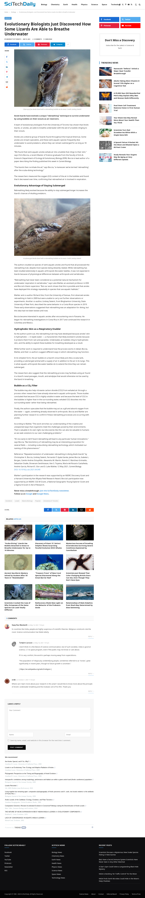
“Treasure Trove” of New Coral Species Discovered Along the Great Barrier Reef (48, 575)
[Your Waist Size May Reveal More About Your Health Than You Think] (105, 120)
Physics (84, 5)
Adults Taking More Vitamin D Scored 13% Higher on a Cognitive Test (126, 83)
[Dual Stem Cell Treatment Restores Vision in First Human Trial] (105, 108)
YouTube (8, 860)
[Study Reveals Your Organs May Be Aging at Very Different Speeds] (105, 157)
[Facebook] (7, 57)
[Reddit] (7, 87)
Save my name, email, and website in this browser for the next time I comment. (40, 740)
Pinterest (8, 863)
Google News (43, 494)
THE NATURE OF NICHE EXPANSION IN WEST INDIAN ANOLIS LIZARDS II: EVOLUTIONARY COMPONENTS (42, 812)
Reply (90, 636)
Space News (56, 874)
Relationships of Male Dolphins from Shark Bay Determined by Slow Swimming (79, 605)
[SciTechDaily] (20, 4)
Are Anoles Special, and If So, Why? (17, 761)
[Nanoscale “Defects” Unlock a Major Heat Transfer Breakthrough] (105, 71)
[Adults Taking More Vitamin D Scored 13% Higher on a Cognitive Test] (105, 83)
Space (104, 5)
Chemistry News (58, 856)
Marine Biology (27, 501)
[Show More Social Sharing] (68, 44)
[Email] (7, 82)
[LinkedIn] (7, 67)
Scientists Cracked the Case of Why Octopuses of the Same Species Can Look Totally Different (17, 606)
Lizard (17, 501)
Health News (56, 863)
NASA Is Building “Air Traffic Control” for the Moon (118, 874)
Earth (65, 5)
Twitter (7, 856)
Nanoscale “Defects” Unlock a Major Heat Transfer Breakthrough (126, 71)
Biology (44, 5)
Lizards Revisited (10, 785)
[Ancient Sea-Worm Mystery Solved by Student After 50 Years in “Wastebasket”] (18, 562)
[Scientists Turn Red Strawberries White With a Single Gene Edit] (105, 133)
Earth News (56, 860)
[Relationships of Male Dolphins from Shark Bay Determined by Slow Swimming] (80, 592)
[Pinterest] (7, 72)
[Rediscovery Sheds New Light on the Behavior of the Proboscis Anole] (49, 592)
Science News (57, 870)
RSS (6, 870)
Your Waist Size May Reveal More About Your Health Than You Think (126, 120)
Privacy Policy (124, 894)
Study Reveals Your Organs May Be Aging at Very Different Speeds (125, 157)
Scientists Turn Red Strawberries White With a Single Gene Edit (125, 132)
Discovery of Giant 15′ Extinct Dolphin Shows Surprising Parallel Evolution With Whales (48, 545)
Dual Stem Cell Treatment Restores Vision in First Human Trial (127, 107)
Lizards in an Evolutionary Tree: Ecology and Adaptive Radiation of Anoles (29, 767)
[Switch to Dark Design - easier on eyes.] (136, 4)
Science (94, 5)
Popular (38, 501)
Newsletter (9, 867)
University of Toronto (50, 501)
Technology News (58, 878)
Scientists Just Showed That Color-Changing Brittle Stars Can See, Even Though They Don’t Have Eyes (78, 576)
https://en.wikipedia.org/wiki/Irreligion (35, 669)
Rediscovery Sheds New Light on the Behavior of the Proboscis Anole (49, 605)
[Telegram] (7, 77)
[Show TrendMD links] (92, 827)
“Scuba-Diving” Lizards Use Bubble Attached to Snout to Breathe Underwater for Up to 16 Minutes (17, 546)
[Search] (139, 4)
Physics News (57, 867)
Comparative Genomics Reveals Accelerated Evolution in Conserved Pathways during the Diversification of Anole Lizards (45, 806)
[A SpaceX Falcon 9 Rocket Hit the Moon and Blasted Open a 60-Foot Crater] (105, 145)
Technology (116, 5)
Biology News (57, 852)
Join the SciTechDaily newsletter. (54, 490)
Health (74, 5)
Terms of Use (136, 894)
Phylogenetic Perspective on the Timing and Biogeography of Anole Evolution (30, 773)
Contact (101, 894)
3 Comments (38, 39)
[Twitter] (7, 62)
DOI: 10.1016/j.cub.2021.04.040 (27, 469)
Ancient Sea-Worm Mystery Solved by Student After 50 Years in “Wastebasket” (16, 575)
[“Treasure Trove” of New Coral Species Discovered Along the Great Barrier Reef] (49, 562)
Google (29, 494)
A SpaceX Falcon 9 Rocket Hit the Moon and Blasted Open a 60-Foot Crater (126, 144)
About (93, 894)
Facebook (8, 852)
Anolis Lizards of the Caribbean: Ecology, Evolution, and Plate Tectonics (29, 800)
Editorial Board (112, 894)
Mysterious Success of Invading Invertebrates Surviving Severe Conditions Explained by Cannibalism (79, 546)
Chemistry (55, 5)
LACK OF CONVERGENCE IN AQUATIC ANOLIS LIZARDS (24, 818)
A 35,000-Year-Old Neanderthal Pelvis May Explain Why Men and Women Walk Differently (127, 95)
